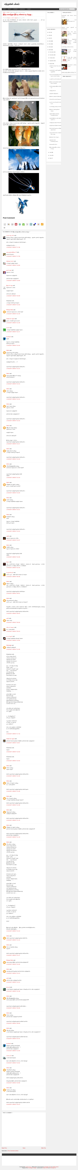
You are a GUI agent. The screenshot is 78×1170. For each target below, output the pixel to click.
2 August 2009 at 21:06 (13, 791)
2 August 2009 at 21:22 (13, 931)
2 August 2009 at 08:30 (13, 622)
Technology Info (53, 1167)
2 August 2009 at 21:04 (13, 776)
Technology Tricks (47, 1166)
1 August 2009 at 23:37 (13, 540)
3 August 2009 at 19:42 (13, 1062)
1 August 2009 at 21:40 (13, 322)
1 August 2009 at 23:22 (13, 531)
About (9, 9)
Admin (7, 350)
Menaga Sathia (9, 309)
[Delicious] (34, 224)
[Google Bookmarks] (8, 224)
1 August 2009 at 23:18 (13, 459)
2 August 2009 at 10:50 (13, 640)
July (50, 152)
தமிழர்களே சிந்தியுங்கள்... (54, 93)
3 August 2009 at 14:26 (13, 1050)
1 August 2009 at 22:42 (13, 345)
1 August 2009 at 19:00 (13, 280)
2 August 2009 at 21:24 (13, 940)
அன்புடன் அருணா (10, 627)
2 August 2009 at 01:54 (13, 567)
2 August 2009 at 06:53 (13, 613)
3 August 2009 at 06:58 (13, 1008)
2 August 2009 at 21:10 (13, 820)
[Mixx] (16, 224)
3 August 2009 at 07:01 (13, 1038)
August (51, 63)
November (52, 54)
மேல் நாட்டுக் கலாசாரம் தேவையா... (56, 99)
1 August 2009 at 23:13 (13, 368)
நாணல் (7, 327)
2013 (50, 38)
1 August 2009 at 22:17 (13, 331)
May (51, 158)
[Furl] (42, 224)
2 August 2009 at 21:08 (13, 805)
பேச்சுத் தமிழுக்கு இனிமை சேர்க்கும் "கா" (69, 72)
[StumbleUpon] (19, 224)
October (51, 57)
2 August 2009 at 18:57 (13, 742)
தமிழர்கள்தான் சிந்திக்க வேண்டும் (56, 125)
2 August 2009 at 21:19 (13, 837)
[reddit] (12, 224)
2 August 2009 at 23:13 (13, 973)
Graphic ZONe (45, 1167)
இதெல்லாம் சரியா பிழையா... (54, 137)
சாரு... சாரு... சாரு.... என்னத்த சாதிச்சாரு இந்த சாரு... (72, 33)
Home (4, 9)
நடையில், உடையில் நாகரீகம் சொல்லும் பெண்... (72, 51)
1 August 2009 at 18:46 (13, 265)
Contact (15, 9)
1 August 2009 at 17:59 (13, 256)
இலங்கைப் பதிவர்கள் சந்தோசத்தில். (56, 96)
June (51, 155)
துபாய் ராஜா (8, 270)
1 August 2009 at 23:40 (13, 557)
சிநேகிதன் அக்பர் (10, 261)
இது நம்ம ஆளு (9, 285)
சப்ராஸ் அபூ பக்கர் (10, 235)
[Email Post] (4, 227)
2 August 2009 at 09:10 (13, 631)
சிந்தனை (8, 17)
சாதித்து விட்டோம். (53, 90)
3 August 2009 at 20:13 (13, 1104)
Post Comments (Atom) (13, 1150)
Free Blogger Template (32, 1167)
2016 (50, 35)
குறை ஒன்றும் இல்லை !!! (11, 252)
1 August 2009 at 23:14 (13, 383)
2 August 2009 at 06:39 (13, 576)
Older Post (43, 1148)
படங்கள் (7, 12)
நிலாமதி (8, 987)
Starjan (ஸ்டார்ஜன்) (10, 318)
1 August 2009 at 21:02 (13, 304)
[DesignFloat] (31, 224)
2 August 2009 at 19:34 (13, 751)
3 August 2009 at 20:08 (13, 1082)
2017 (50, 32)
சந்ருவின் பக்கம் (12, 4)
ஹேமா (7, 562)
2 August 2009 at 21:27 (13, 955)
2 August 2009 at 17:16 (13, 733)
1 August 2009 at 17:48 (13, 247)
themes (29, 9)
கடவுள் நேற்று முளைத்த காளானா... (56, 106)
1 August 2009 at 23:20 (13, 492)
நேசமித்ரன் (8, 336)
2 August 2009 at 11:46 (13, 649)
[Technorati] (23, 224)
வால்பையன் (8, 1055)
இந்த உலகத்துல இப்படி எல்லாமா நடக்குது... (18, 14)
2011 (50, 43)
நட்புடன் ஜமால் (9, 636)
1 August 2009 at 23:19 (13, 477)
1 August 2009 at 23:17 (13, 443)
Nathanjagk (8, 645)
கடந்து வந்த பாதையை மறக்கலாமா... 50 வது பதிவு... (72, 59)
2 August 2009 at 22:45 (13, 964)
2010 (50, 46)
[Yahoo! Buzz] (27, 224)
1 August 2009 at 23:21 (13, 509)
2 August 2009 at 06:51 (13, 593)
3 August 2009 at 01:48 (13, 991)
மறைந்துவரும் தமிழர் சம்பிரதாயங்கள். (56, 122)
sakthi (7, 536)
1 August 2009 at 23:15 (13, 420)
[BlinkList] (38, 224)
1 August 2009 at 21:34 (13, 313)
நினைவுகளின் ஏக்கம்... (54, 144)
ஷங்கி (7, 618)
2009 (50, 49)
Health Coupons (55, 1166)
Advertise (22, 9)
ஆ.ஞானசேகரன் (9, 572)
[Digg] (5, 224)
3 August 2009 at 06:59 (13, 1023)
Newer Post (4, 1148)
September (52, 60)
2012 (50, 41)
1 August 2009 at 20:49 (13, 295)
